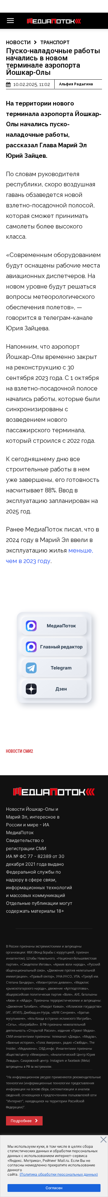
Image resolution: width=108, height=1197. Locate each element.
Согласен (54, 1188)
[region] (54, 1166)
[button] (10, 21)
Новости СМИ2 (19, 751)
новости (18, 42)
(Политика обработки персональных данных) (59, 1174)
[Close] (103, 1140)
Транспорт (55, 42)
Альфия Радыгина (76, 84)
